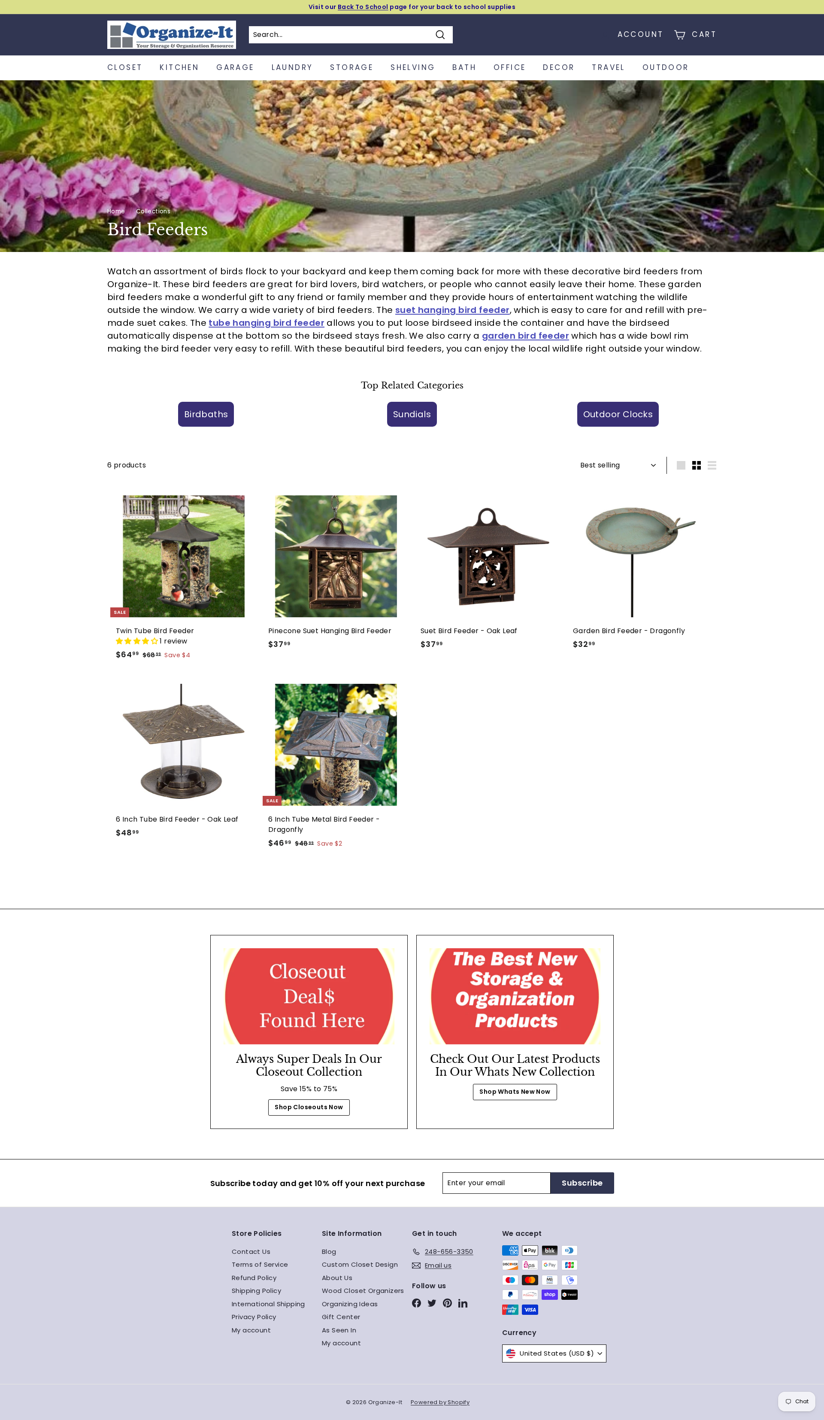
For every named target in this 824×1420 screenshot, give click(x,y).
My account (251, 1330)
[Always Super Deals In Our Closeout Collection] (309, 996)
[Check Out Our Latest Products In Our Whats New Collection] (515, 996)
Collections (153, 211)
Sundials (412, 414)
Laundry (292, 67)
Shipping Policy (256, 1290)
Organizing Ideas (350, 1303)
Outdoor (665, 67)
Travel (608, 67)
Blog (329, 1251)
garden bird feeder (525, 336)
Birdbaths (206, 414)
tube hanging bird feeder (266, 323)
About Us (337, 1277)
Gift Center (341, 1316)
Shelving (413, 67)
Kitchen (179, 67)
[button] (138, 641)
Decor (559, 67)
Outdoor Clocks (618, 414)
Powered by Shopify (440, 1402)
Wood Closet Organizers (363, 1290)
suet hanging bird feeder (452, 310)
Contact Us (251, 1251)
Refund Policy (254, 1277)
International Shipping (268, 1303)
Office (510, 67)
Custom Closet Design (360, 1264)
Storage (351, 67)
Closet (124, 67)
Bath (464, 67)
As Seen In (339, 1330)
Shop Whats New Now (514, 1091)
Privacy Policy (254, 1316)
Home (116, 211)
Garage (235, 67)
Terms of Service (260, 1264)
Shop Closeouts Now (309, 1107)
